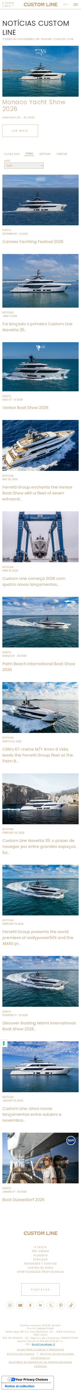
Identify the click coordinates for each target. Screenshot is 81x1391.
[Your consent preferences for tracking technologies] (3, 1043)
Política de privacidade (57, 1353)
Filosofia (40, 1255)
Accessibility (40, 1358)
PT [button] (65, 4)
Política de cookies (21, 1353)
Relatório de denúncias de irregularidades (40, 1362)
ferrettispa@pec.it (43, 1344)
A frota (40, 1247)
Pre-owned (40, 1251)
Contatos (40, 1289)
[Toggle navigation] (75, 4)
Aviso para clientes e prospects (40, 1349)
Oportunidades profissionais (40, 1272)
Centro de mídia (40, 1267)
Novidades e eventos (40, 1263)
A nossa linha (8, 4)
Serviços (40, 1259)
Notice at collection (19, 1386)
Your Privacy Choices (31, 1379)
